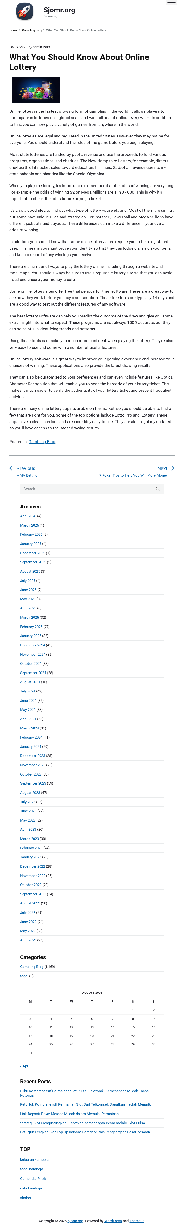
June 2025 (28, 590)
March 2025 (29, 617)
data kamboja (31, 1188)
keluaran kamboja (34, 1159)
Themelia (137, 1221)
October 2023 (30, 774)
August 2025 (30, 571)
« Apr (24, 1066)
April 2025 (28, 608)
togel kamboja (31, 1169)
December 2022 (32, 866)
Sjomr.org (75, 1221)
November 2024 (32, 654)
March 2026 (29, 525)
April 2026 (28, 516)
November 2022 (32, 876)
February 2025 (31, 627)
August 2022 (30, 903)
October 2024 (30, 663)
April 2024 (28, 719)
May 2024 (27, 710)
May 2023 (27, 820)
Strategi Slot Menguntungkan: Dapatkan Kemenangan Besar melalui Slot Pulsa (82, 1123)
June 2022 (28, 922)
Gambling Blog (42, 441)
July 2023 (27, 802)
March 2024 (29, 728)
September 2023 (33, 783)
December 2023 (32, 756)
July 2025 (27, 581)
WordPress (113, 1221)
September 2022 (33, 894)
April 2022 (28, 940)
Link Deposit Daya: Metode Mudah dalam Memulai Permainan (69, 1114)
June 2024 (28, 700)
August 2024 (30, 682)
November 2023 (32, 765)
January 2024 (30, 747)
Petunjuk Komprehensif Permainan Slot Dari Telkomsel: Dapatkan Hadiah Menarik (85, 1104)
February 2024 (31, 737)
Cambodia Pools (33, 1179)
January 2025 (30, 636)
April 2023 (28, 829)
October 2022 (30, 885)
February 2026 (31, 534)
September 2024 (33, 673)
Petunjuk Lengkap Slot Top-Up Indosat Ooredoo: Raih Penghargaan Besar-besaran (85, 1132)
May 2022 (27, 931)
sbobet (25, 1198)
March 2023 (29, 839)
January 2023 (30, 857)
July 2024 (27, 691)
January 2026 (30, 544)
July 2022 (27, 912)
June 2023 (28, 811)
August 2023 (30, 793)
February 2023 (31, 848)
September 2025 (33, 562)
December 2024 (32, 645)
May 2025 (27, 599)
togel (24, 976)
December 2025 (32, 553)
